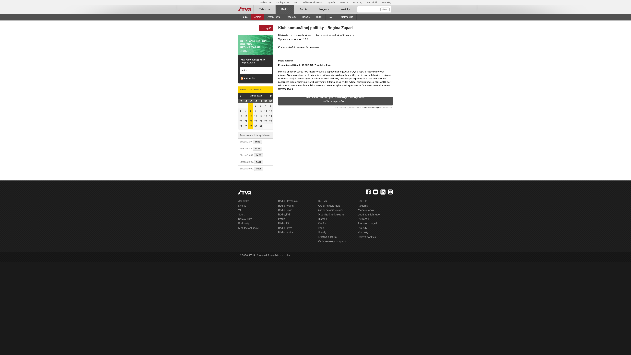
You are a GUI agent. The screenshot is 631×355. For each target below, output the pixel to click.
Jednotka (243, 201)
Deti (296, 2)
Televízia (264, 9)
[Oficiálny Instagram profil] (390, 192)
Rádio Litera (285, 228)
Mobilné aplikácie (248, 228)
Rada (321, 228)
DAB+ (332, 17)
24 (239, 210)
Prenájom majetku (368, 223)
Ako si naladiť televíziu (331, 210)
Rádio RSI (284, 223)
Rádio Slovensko (288, 201)
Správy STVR (283, 2)
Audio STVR (266, 2)
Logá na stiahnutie (369, 214)
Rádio (284, 9)
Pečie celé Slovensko (313, 2)
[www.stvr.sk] (244, 192)
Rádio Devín (285, 210)
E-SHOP (344, 2)
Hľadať (385, 9)
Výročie (332, 2)
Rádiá (245, 17)
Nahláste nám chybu (371, 107)
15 (250, 116)
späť (268, 28)
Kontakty (386, 2)
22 (250, 121)
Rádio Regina (286, 205)
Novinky (345, 9)
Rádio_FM (284, 214)
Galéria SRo (347, 17)
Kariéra (322, 223)
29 (250, 126)
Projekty (362, 228)
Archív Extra (274, 17)
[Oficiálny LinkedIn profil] (383, 192)
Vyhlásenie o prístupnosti (332, 241)
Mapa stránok (366, 210)
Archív (257, 17)
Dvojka (242, 205)
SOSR (319, 17)
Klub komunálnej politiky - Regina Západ (254, 61)
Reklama (363, 205)
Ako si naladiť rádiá (329, 205)
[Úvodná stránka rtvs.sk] (244, 9)
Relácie (306, 17)
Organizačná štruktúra (331, 214)
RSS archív (249, 78)
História (322, 219)
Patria (281, 219)
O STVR (322, 201)
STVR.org (358, 2)
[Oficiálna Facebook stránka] (368, 192)
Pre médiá (372, 2)
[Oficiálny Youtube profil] (375, 192)
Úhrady (322, 232)
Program (291, 17)
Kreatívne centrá (327, 236)
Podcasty (243, 223)
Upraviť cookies (367, 237)
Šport (241, 214)
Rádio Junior (285, 232)
